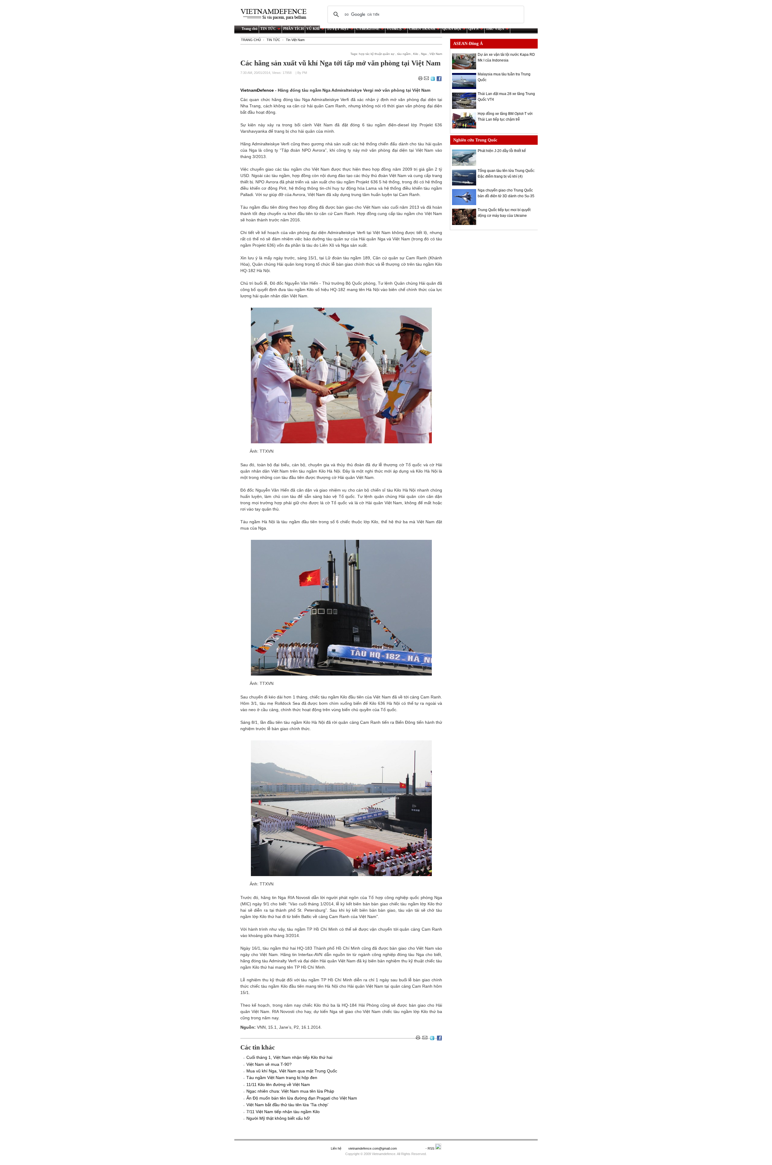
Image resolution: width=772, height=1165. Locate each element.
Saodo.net (411, 1148)
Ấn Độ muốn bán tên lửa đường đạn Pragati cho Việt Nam (301, 1098)
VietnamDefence (257, 90)
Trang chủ (250, 29)
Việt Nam (435, 53)
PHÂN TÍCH (293, 29)
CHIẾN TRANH (422, 29)
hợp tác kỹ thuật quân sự (376, 53)
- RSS (430, 1148)
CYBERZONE (367, 29)
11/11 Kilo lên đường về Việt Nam (278, 1084)
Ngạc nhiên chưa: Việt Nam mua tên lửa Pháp (290, 1091)
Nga (424, 53)
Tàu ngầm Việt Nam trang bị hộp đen (281, 1077)
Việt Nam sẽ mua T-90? (269, 1064)
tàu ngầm (403, 53)
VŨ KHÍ (313, 29)
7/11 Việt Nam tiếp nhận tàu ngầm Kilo (283, 1111)
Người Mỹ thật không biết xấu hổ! (278, 1118)
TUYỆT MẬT (338, 29)
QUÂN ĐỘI (451, 29)
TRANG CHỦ (251, 40)
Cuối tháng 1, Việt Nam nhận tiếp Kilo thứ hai (289, 1057)
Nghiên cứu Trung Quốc (475, 140)
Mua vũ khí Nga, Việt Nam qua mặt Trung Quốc (291, 1070)
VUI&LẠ (394, 29)
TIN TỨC (268, 29)
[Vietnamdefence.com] (276, 14)
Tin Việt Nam (295, 40)
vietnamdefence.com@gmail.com (373, 1148)
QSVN (473, 29)
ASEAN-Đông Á (468, 43)
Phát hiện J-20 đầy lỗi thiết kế (502, 151)
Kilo (415, 53)
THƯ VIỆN (495, 29)
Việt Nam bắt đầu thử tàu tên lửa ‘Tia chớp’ (287, 1104)
